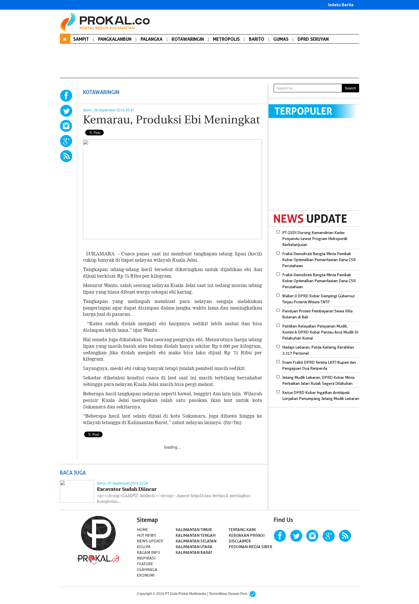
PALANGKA (151, 39)
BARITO (256, 39)
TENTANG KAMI (242, 529)
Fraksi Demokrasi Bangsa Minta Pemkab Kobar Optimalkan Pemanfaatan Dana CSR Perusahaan (319, 259)
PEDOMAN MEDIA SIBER (250, 546)
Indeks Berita (340, 4)
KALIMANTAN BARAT (194, 552)
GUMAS (280, 39)
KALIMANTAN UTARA (194, 546)
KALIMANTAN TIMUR (194, 529)
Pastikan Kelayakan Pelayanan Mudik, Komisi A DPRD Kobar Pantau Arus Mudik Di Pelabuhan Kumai (320, 332)
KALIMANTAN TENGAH (195, 535)
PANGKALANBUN (114, 39)
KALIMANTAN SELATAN (196, 541)
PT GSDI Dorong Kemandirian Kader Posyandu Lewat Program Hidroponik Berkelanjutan (314, 238)
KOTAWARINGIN (188, 39)
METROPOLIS (226, 39)
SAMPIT (81, 39)
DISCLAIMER (240, 541)
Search (350, 88)
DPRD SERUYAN (313, 39)
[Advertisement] (316, 168)
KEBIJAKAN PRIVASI (247, 535)
